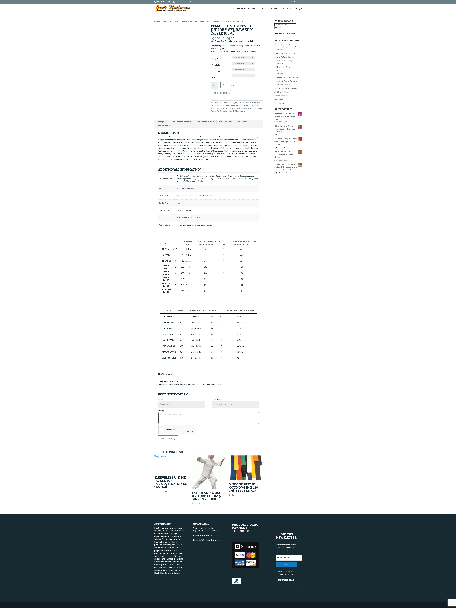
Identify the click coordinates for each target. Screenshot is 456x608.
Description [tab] (162, 122)
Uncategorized (280, 103)
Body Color (216, 59)
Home (156, 21)
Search (277, 27)
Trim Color (216, 65)
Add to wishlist (221, 92)
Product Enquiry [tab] (164, 126)
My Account (292, 8)
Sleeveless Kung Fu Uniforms (288, 77)
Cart (282, 8)
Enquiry (161, 411)
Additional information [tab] (181, 122)
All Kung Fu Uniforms (168, 21)
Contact (273, 8)
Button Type (217, 71)
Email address (217, 399)
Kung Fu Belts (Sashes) (285, 57)
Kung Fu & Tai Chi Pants (285, 53)
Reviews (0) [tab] (242, 122)
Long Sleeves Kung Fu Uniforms (189, 21)
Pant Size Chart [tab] (225, 122)
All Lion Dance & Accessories (286, 88)
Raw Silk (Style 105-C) (236, 111)
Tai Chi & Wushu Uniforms (286, 81)
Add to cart (229, 85)
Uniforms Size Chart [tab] (205, 122)
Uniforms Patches (283, 85)
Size (213, 77)
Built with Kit (286, 580)
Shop (254, 8)
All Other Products (281, 92)
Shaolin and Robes (283, 67)
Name (160, 399)
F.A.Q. (264, 8)
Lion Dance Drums (281, 99)
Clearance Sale (242, 8)
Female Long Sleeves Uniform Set (243, 108)
